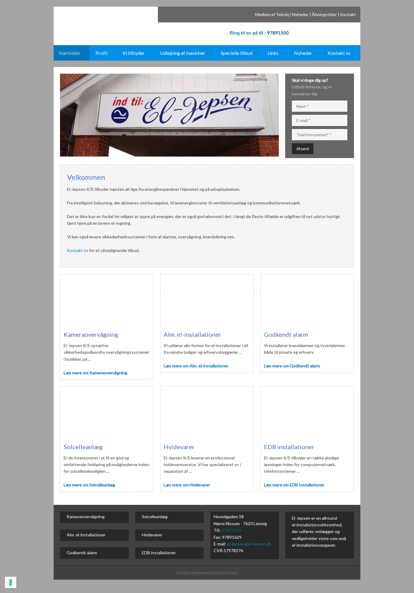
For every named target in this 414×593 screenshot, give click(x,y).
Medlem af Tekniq (272, 14)
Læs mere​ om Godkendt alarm (292, 365)
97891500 (278, 32)
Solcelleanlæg (155, 516)
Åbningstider (324, 14)
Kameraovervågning (86, 516)
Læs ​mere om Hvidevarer (187, 484)
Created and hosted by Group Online (207, 573)
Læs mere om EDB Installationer (294, 484)
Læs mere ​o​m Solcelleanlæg (89, 484)
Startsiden (69, 53)
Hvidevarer (152, 534)
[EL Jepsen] (89, 20)
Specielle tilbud (236, 53)
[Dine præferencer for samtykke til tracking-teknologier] (10, 582)
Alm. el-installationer (86, 534)
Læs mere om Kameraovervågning (95, 372)
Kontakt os (339, 53)
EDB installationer (159, 552)
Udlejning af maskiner (182, 53)
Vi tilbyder (133, 53)
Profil (101, 53)
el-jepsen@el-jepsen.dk (249, 543)
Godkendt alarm (82, 552)
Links (273, 53)
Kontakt (348, 14)
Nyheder (300, 14)
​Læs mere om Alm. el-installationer (196, 365)
